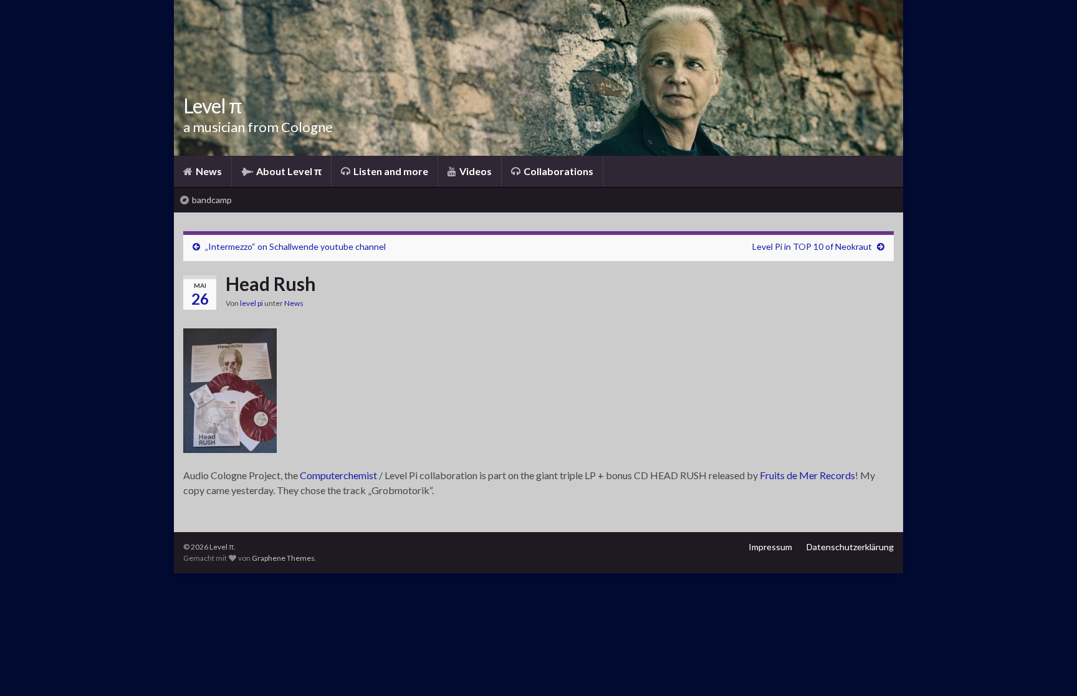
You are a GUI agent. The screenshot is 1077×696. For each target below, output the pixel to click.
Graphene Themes (283, 558)
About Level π (288, 171)
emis (363, 475)
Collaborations (557, 171)
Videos (474, 171)
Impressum (770, 546)
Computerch (326, 475)
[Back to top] (1049, 668)
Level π (212, 105)
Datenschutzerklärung (850, 546)
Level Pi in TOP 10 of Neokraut (812, 246)
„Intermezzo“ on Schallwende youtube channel (295, 246)
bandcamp (211, 199)
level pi (251, 303)
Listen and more (390, 171)
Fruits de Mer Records (807, 475)
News (208, 171)
